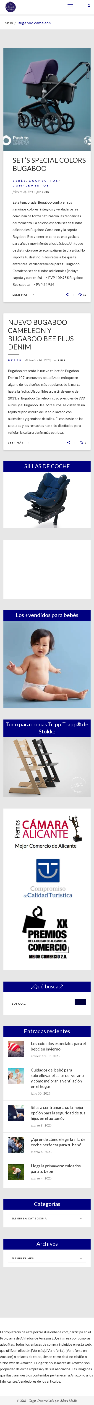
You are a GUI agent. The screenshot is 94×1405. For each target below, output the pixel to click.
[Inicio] (10, 6)
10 (84, 294)
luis (45, 191)
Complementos (31, 185)
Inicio (8, 23)
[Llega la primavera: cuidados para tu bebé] (16, 1172)
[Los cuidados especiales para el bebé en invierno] (16, 1049)
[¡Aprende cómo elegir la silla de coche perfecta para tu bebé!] (16, 1145)
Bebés (19, 180)
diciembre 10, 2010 (37, 360)
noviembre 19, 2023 (45, 1056)
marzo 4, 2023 (41, 1178)
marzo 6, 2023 (41, 1152)
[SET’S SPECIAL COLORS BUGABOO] (47, 99)
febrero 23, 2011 (23, 191)
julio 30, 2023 (40, 1093)
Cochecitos (44, 180)
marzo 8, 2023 (41, 1125)
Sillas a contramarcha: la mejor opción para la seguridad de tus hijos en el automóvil (58, 1113)
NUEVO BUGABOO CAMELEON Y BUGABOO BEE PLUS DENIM (41, 334)
